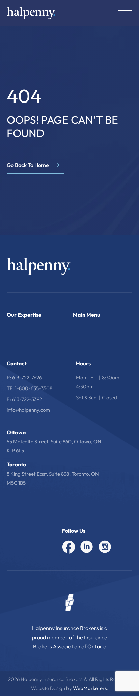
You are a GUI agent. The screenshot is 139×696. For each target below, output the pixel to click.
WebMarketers (90, 688)
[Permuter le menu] (125, 12)
